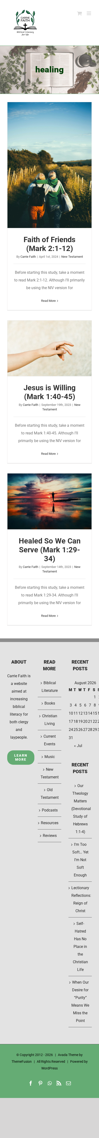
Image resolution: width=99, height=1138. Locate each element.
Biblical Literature (50, 687)
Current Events (49, 740)
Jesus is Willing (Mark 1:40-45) (49, 348)
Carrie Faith (28, 256)
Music (49, 756)
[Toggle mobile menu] (89, 13)
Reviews (50, 835)
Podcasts (50, 810)
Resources (49, 823)
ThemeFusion (22, 1061)
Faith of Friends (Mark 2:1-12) (49, 165)
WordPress (49, 1068)
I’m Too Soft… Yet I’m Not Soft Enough (80, 859)
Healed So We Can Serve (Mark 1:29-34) (49, 501)
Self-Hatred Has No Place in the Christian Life (80, 946)
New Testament (72, 256)
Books (49, 703)
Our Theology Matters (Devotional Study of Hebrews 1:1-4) (80, 808)
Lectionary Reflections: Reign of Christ (80, 899)
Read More (48, 301)
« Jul (78, 745)
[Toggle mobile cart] (79, 13)
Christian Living (49, 720)
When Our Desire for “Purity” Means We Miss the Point (80, 1001)
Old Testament (50, 794)
